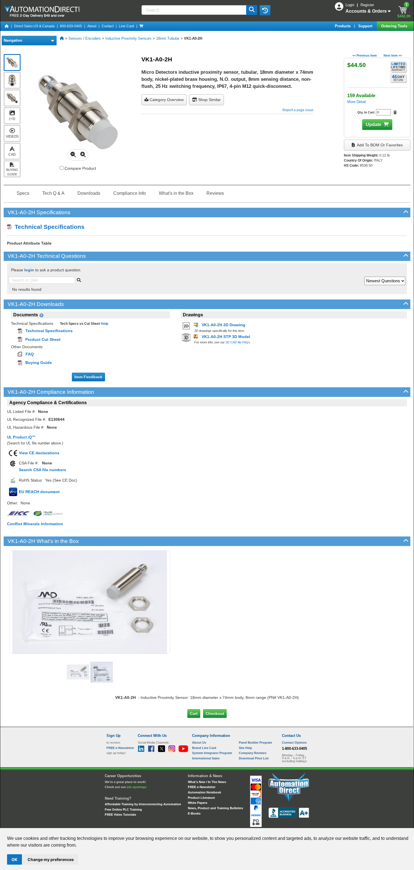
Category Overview (166, 99)
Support (365, 26)
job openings (136, 787)
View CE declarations (39, 453)
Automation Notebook (204, 792)
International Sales (206, 758)
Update (373, 124)
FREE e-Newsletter (201, 787)
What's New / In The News (207, 782)
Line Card (126, 26)
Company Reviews (252, 753)
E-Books (194, 813)
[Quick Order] (141, 26)
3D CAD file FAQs (238, 342)
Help (104, 324)
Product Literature (201, 797)
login (29, 270)
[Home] (7, 26)
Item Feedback (88, 377)
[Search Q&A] (79, 279)
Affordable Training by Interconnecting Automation (143, 804)
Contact (107, 26)
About (91, 26)
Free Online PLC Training (123, 809)
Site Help (245, 748)
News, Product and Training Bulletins (215, 808)
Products (343, 26)
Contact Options (294, 742)
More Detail (356, 102)
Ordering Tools (394, 26)
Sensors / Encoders (84, 38)
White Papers (197, 802)
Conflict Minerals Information (35, 524)
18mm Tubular (167, 38)
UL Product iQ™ (21, 437)
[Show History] (265, 10)
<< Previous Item (364, 55)
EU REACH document (39, 491)
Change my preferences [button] (51, 859)
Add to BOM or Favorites (379, 145)
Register (367, 5)
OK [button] (14, 859)
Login (350, 5)
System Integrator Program (212, 753)
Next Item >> (393, 55)
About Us (199, 742)
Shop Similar (209, 99)
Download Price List (254, 758)
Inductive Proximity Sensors (128, 38)
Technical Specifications (47, 226)
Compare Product (79, 168)
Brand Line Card (204, 748)
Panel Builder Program (255, 742)
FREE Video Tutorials (120, 814)
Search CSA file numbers (42, 470)
